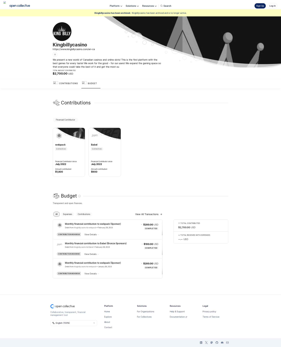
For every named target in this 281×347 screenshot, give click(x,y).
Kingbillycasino (80, 228)
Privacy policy (209, 311)
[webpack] (59, 135)
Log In (272, 6)
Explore (108, 317)
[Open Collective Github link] (217, 343)
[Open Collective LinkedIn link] (201, 343)
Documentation (177, 317)
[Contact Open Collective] (227, 343)
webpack (92, 228)
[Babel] (94, 135)
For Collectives (144, 317)
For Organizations (145, 311)
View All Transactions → (148, 214)
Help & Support (177, 311)
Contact (108, 327)
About (107, 322)
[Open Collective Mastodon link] (212, 343)
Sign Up (260, 6)
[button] (67, 83)
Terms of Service (211, 317)
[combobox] (73, 323)
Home (107, 311)
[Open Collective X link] (206, 343)
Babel (91, 247)
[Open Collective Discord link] (222, 343)
